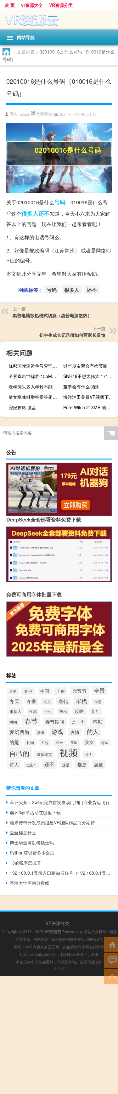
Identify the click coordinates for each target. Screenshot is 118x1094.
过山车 (31, 765)
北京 (47, 701)
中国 (44, 691)
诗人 (14, 764)
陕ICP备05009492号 (85, 939)
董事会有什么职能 (80, 386)
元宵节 (79, 690)
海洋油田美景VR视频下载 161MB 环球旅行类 (89, 397)
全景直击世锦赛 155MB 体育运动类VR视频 (35, 376)
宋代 (81, 700)
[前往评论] (111, 960)
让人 (88, 754)
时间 (13, 722)
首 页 (10, 5)
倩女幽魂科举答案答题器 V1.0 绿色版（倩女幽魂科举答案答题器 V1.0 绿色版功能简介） (35, 397)
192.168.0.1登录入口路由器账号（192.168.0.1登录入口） (61, 873)
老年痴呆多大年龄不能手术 (34, 386)
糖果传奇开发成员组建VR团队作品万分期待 (52, 822)
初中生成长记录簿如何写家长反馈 (72, 335)
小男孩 (59, 968)
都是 (82, 764)
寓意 (97, 701)
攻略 (79, 711)
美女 (89, 742)
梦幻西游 (19, 732)
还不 (44, 213)
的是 (14, 741)
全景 (99, 690)
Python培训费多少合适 (32, 852)
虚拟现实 (44, 754)
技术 (63, 711)
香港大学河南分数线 (29, 883)
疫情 (74, 732)
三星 (12, 691)
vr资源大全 (32, 5)
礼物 (30, 742)
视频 (68, 751)
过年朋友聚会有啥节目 (85, 366)
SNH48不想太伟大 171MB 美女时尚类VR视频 (89, 376)
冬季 (31, 701)
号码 (59, 202)
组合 (59, 742)
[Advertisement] (59, 1035)
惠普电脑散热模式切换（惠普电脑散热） (52, 315)
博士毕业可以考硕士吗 (32, 842)
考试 (104, 742)
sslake (25, 114)
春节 (31, 720)
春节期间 (54, 721)
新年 (96, 711)
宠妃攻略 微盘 (22, 407)
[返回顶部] (111, 976)
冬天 (14, 701)
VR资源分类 (61, 5)
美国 (73, 742)
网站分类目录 (95, 931)
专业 (28, 691)
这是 (66, 764)
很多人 (29, 213)
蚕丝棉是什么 (23, 832)
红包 (45, 742)
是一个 (78, 721)
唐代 (63, 701)
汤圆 (40, 732)
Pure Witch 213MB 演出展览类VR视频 (89, 407)
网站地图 (40, 939)
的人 (93, 731)
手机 (48, 711)
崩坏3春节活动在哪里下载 (35, 812)
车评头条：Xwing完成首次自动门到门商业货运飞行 (60, 802)
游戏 (57, 731)
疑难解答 (58, 939)
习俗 (61, 691)
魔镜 (98, 764)
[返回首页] (111, 944)
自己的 (19, 753)
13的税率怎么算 (25, 863)
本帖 (98, 721)
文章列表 (26, 51)
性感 (33, 711)
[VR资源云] (59, 20)
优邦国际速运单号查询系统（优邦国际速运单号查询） (35, 366)
